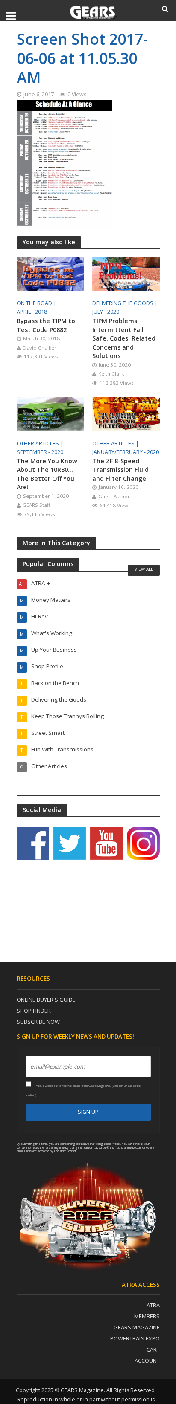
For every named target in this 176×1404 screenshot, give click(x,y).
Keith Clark (111, 373)
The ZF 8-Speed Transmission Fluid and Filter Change (120, 469)
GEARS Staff (36, 505)
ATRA (153, 1305)
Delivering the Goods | (125, 303)
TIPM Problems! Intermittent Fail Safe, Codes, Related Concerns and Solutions (123, 338)
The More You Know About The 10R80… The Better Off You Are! (47, 474)
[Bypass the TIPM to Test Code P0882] (50, 273)
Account (147, 1360)
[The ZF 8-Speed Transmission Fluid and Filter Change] (126, 413)
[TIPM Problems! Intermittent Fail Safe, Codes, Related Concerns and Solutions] (126, 273)
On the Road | (37, 303)
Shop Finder (34, 1010)
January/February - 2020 (125, 452)
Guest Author (114, 496)
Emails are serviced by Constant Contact (50, 1151)
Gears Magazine (137, 1327)
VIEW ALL (144, 569)
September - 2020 (40, 452)
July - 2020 (105, 311)
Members (147, 1316)
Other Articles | (41, 443)
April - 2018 (32, 311)
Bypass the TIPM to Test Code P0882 (46, 325)
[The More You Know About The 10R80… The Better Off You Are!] (50, 413)
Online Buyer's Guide (46, 999)
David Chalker (39, 347)
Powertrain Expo (135, 1338)
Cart (153, 1349)
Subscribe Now (38, 1022)
